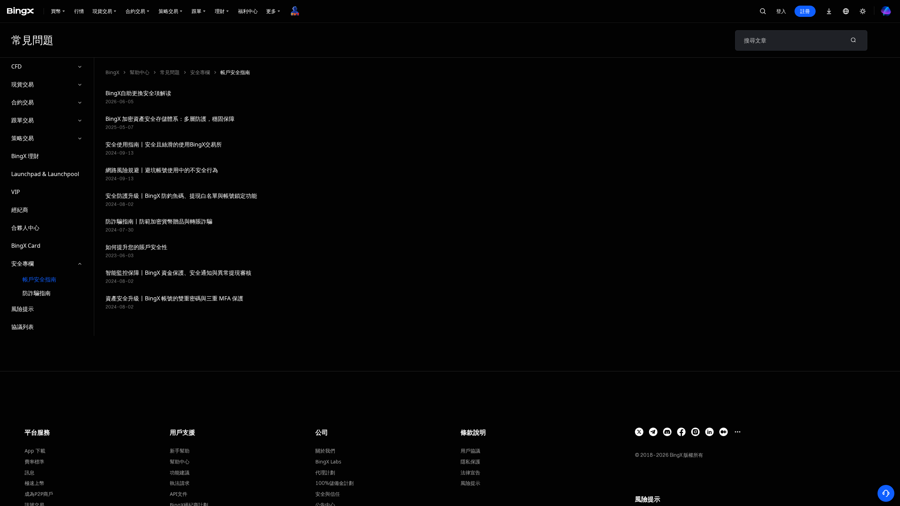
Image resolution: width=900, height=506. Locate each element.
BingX (112, 72)
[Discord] (667, 432)
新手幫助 (179, 450)
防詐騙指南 (36, 293)
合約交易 (22, 102)
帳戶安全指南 (39, 279)
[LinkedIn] (709, 432)
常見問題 (170, 72)
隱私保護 (470, 461)
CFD (16, 66)
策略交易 (22, 138)
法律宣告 (470, 472)
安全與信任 (327, 494)
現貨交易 (22, 84)
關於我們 (325, 450)
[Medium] (723, 432)
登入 (781, 11)
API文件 (178, 494)
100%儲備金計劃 (334, 483)
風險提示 (22, 309)
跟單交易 (22, 120)
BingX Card (25, 245)
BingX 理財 (25, 156)
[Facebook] (681, 432)
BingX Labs (328, 461)
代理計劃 (325, 472)
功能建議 (179, 472)
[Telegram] (653, 432)
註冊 (805, 11)
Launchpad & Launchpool (45, 174)
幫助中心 (139, 72)
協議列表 (22, 327)
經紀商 (19, 210)
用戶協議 (470, 450)
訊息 (29, 472)
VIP (15, 192)
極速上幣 (34, 483)
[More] (737, 432)
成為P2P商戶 (39, 494)
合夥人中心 (25, 228)
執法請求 (179, 483)
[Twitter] (639, 432)
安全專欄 (22, 263)
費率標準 (34, 461)
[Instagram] (695, 432)
